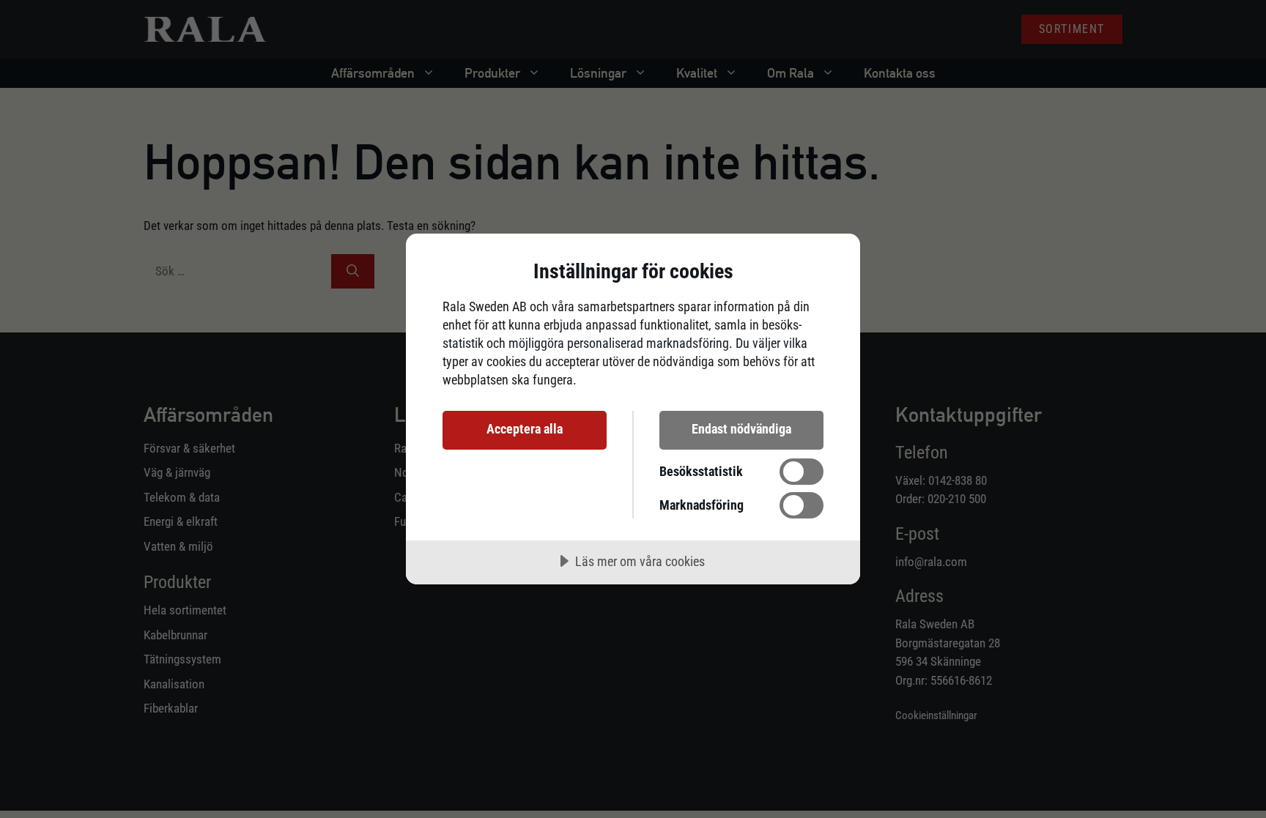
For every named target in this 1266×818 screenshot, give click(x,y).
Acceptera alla (524, 428)
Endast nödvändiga (741, 428)
